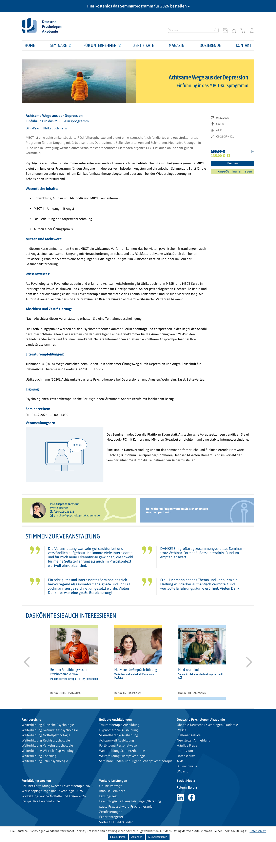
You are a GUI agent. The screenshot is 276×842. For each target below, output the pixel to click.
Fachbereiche (31, 719)
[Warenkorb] (242, 31)
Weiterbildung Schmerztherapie (122, 750)
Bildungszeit (108, 796)
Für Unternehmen (100, 45)
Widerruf (183, 771)
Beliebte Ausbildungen (115, 719)
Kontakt (243, 45)
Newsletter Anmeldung (193, 740)
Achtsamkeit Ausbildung (116, 740)
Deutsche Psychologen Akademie (201, 719)
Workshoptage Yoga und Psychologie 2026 (52, 791)
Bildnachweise (187, 766)
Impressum (185, 750)
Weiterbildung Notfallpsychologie (46, 735)
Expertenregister (111, 817)
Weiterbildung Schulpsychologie (45, 761)
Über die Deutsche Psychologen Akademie (207, 725)
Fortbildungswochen (36, 780)
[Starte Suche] (215, 30)
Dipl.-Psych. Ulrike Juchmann (46, 128)
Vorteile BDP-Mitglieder (116, 822)
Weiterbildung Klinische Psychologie (48, 725)
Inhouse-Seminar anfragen (233, 171)
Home (30, 45)
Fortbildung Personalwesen (119, 745)
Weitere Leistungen (113, 780)
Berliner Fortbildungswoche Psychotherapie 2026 (57, 786)
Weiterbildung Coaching (39, 756)
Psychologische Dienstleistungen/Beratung (130, 801)
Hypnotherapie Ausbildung (118, 730)
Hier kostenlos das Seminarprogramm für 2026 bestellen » (138, 6)
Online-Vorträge (110, 786)
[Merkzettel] (234, 31)
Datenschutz (186, 756)
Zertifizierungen (110, 811)
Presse (181, 730)
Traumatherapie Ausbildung (119, 725)
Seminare (58, 45)
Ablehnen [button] (136, 836)
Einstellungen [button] (117, 836)
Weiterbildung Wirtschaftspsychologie (49, 750)
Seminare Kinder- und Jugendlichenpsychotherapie (136, 761)
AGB (180, 761)
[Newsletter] (225, 31)
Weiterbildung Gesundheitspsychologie (50, 730)
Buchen (232, 163)
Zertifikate (143, 45)
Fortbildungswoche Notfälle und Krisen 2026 (54, 796)
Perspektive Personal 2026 (41, 801)
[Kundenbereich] (252, 31)
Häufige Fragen (188, 745)
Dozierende (210, 45)
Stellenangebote (189, 735)
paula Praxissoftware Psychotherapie (126, 806)
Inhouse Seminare (112, 791)
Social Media (186, 780)
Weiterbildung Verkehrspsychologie (47, 745)
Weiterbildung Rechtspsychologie (46, 740)
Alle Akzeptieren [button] (157, 836)
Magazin (176, 45)
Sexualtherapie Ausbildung (118, 735)
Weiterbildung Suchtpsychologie (122, 756)
